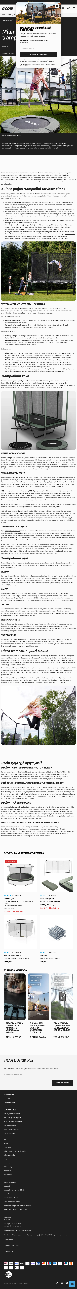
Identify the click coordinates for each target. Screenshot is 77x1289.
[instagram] (62, 1283)
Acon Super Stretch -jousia (25, 615)
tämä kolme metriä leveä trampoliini (22, 513)
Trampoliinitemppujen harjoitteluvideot (17, 1206)
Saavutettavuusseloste (11, 1129)
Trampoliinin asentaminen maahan (16, 1209)
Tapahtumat (8, 1174)
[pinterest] (67, 1283)
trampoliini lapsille (11, 477)
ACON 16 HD (5, 504)
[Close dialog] (57, 6)
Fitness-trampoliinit (8, 458)
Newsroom (7, 1171)
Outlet (6, 1143)
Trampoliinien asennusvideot (14, 1190)
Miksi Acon (7, 1147)
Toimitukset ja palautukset (13, 1121)
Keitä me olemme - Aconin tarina (15, 1151)
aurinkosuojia (70, 234)
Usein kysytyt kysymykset (12, 1117)
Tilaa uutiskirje (62, 1083)
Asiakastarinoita (9, 1155)
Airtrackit (7, 1194)
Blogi (5, 1159)
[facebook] (57, 1283)
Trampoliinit (8, 1186)
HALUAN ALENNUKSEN (38, 54)
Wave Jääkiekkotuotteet (12, 1202)
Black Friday (8, 1167)
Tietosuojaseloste (10, 1125)
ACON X (31, 491)
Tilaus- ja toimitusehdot (12, 1114)
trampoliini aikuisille (12, 531)
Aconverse (7, 1163)
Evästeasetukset (9, 1133)
